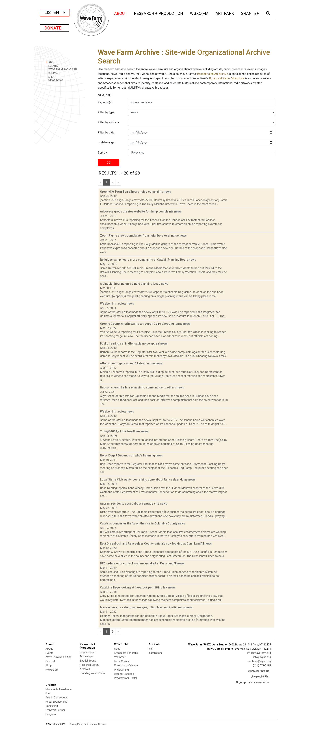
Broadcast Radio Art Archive (226, 78)
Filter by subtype (108, 122)
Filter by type (106, 112)
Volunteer (119, 657)
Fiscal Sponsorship (56, 701)
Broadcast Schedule (126, 652)
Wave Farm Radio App (59, 657)
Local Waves (121, 661)
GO (108, 162)
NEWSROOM (55, 80)
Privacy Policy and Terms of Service (88, 724)
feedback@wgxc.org (259, 661)
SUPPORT (54, 73)
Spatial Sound (88, 660)
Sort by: (102, 152)
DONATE (54, 28)
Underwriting (121, 669)
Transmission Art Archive (212, 74)
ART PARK (224, 13)
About (49, 648)
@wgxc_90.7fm (260, 676)
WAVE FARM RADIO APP (62, 69)
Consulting (52, 705)
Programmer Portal (125, 678)
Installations (155, 652)
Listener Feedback (124, 673)
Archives (85, 669)
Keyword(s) (105, 102)
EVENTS (53, 65)
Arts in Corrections (57, 697)
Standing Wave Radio (92, 673)
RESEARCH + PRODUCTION (159, 13)
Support (50, 661)
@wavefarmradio (258, 671)
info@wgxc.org (262, 657)
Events (49, 652)
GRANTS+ (250, 13)
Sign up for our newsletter (252, 682)
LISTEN (54, 12)
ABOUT (121, 13)
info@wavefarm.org (259, 652)
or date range (106, 142)
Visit (150, 648)
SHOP (51, 76)
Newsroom (52, 669)
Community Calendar (126, 665)
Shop (49, 665)
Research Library (89, 664)
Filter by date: (106, 132)
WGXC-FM (199, 13)
